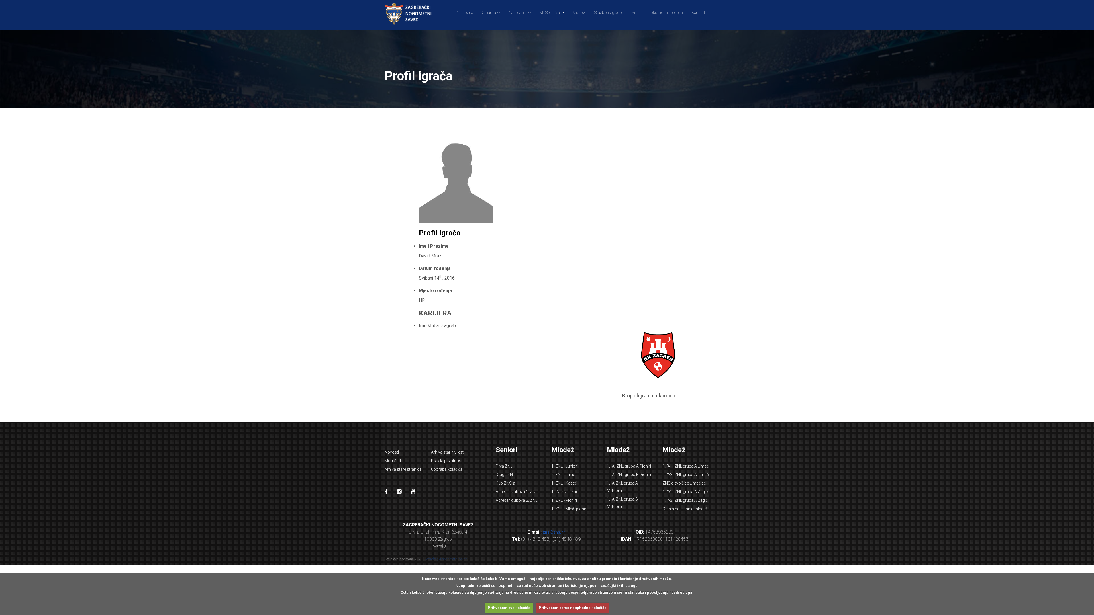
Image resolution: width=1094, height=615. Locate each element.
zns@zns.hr (554, 532)
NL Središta (549, 12)
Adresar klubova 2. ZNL (516, 500)
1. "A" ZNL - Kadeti (566, 491)
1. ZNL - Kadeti (564, 483)
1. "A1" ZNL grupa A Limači (685, 466)
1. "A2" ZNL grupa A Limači (685, 474)
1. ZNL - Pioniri (564, 500)
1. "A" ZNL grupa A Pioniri (629, 466)
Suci (635, 12)
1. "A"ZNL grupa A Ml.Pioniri (622, 487)
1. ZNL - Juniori (564, 466)
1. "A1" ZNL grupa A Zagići (685, 491)
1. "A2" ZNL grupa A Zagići (685, 500)
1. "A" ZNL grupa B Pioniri (629, 474)
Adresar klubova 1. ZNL (516, 491)
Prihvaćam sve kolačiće (509, 608)
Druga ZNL (505, 474)
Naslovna (465, 12)
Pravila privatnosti (447, 460)
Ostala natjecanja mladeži (685, 509)
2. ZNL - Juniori (564, 474)
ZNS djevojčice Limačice (684, 483)
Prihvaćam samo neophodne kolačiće (573, 608)
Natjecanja (518, 12)
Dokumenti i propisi (665, 12)
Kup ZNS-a (505, 483)
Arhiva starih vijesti (447, 452)
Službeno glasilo (608, 12)
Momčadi (393, 460)
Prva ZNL (504, 466)
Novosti (392, 452)
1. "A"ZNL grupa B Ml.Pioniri (622, 503)
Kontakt (698, 12)
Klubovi (579, 12)
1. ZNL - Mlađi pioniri (569, 509)
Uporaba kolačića (446, 469)
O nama (489, 12)
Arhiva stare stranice (403, 469)
